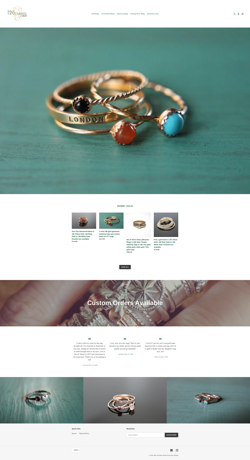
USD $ (76, 450)
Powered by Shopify (172, 455)
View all (125, 267)
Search (74, 433)
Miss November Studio (160, 455)
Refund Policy (84, 433)
